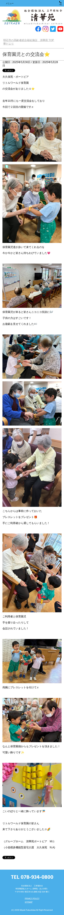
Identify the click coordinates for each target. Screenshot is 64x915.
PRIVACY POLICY (32, 898)
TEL (60, 5)
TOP (28, 40)
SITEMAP (28, 902)
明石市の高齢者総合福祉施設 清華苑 (32, 17)
